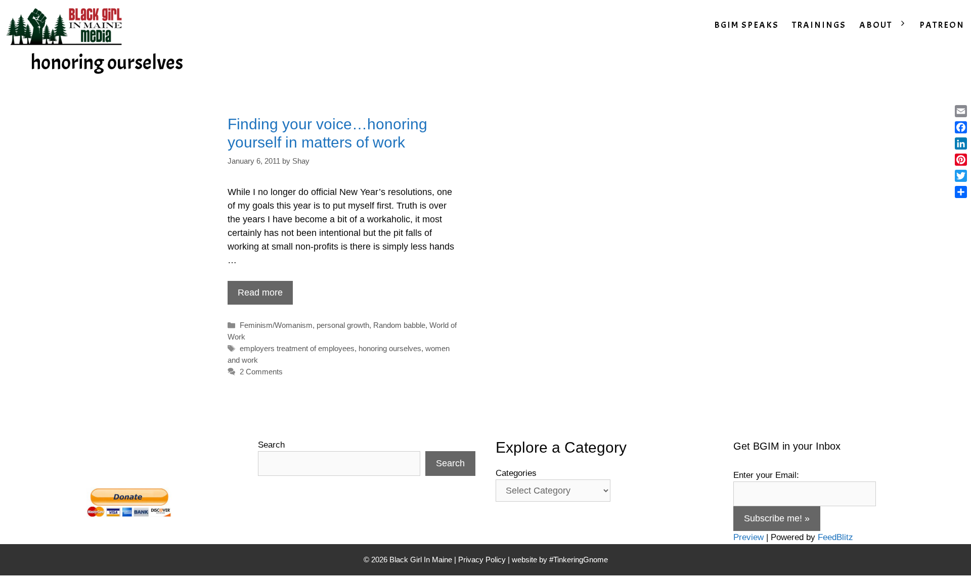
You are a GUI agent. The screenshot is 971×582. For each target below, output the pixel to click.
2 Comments (261, 371)
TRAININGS (819, 25)
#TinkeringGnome (578, 559)
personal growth (343, 325)
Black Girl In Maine (421, 559)
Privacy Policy (482, 559)
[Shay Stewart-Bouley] (66, 25)
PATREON (941, 25)
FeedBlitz (835, 537)
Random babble (399, 325)
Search (271, 445)
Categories (516, 473)
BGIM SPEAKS (746, 25)
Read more (260, 292)
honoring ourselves (390, 348)
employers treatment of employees (297, 348)
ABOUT (875, 25)
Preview (748, 537)
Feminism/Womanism (276, 325)
